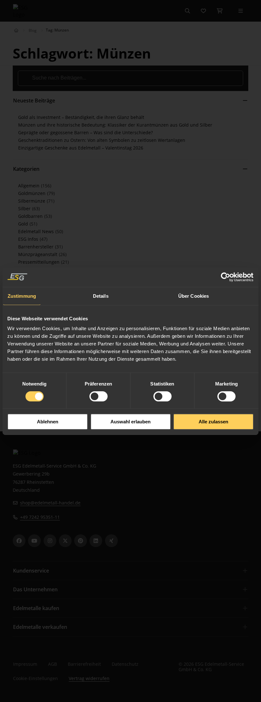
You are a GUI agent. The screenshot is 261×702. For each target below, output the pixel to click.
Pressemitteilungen (39, 262)
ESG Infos (28, 239)
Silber (25, 208)
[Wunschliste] (203, 10)
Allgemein (29, 186)
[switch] (98, 396)
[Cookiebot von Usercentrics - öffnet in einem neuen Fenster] (226, 277)
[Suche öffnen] (187, 10)
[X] (65, 540)
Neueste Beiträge (34, 100)
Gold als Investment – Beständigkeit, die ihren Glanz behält (81, 117)
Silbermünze (32, 201)
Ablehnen (47, 421)
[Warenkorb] (219, 10)
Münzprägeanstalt (38, 254)
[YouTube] (34, 540)
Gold (23, 224)
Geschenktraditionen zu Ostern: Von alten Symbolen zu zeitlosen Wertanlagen (101, 140)
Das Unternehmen (35, 589)
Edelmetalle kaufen (36, 608)
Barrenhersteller (36, 247)
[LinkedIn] (95, 540)
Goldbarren (31, 216)
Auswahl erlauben (130, 421)
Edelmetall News (36, 231)
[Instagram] (50, 540)
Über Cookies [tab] (193, 296)
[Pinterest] (80, 540)
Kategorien (26, 168)
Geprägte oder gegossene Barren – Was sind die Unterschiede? (85, 132)
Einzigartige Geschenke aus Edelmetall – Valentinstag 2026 (80, 148)
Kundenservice (31, 570)
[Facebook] (19, 540)
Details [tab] (101, 296)
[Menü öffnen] (240, 10)
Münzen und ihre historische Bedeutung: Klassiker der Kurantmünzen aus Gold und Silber (115, 125)
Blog (33, 30)
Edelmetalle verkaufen (40, 626)
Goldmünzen (32, 193)
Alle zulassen (213, 421)
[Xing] (111, 540)
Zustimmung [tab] (22, 296)
